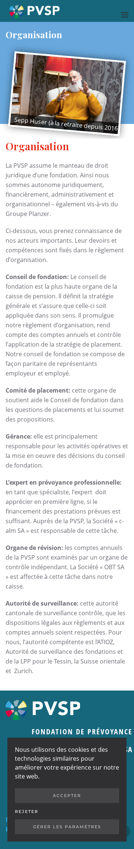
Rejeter (26, 811)
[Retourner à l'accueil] (34, 11)
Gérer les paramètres (67, 826)
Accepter (67, 795)
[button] (124, 14)
